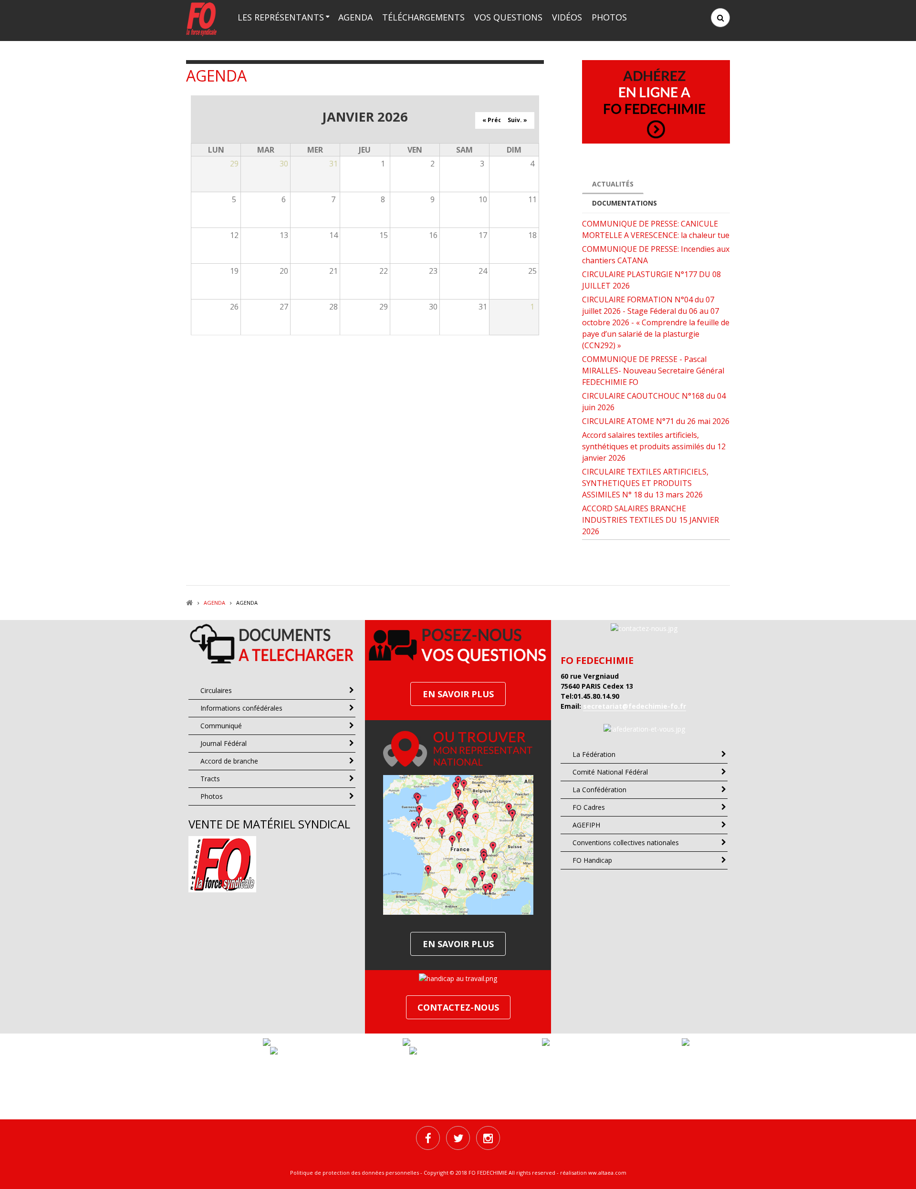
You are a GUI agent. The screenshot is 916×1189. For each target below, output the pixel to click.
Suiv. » (517, 120)
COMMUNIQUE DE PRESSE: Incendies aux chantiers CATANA (655, 255)
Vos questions (508, 17)
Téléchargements (423, 17)
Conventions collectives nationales (625, 842)
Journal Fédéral (223, 743)
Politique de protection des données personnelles (354, 1172)
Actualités (613, 183)
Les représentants (281, 17)
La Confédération (599, 789)
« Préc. (492, 120)
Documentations (624, 202)
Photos (609, 17)
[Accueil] (201, 18)
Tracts (210, 778)
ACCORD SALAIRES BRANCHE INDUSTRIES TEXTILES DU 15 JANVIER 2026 (650, 520)
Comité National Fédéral (610, 771)
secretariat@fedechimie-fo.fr (634, 706)
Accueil (189, 602)
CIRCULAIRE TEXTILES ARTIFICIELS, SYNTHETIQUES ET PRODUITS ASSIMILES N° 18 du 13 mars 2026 (645, 483)
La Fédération (593, 754)
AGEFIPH (586, 824)
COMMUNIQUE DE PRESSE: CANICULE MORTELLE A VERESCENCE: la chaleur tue (655, 229)
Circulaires (216, 690)
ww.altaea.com (607, 1172)
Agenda (355, 17)
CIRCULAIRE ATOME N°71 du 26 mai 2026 (655, 421)
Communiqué (221, 725)
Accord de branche (229, 760)
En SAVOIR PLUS (458, 694)
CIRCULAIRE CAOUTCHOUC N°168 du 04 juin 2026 (654, 402)
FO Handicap (592, 860)
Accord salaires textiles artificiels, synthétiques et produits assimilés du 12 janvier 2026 (654, 446)
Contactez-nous (458, 1007)
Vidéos (567, 17)
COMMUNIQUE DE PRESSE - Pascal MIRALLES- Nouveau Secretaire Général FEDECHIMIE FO (653, 370)
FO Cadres (588, 807)
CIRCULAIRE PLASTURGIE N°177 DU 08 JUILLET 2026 (651, 280)
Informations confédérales (241, 708)
